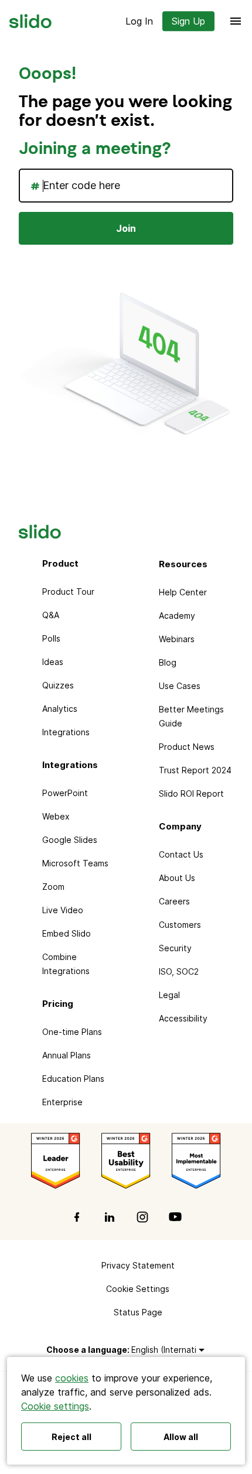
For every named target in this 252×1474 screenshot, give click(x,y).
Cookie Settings (137, 1289)
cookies (71, 1378)
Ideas (52, 662)
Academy (177, 616)
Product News (186, 747)
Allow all (181, 1437)
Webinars (177, 639)
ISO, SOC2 (179, 971)
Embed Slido (66, 933)
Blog (167, 662)
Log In (139, 21)
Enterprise (62, 1102)
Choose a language (86, 1350)
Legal (169, 995)
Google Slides (69, 840)
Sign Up (188, 21)
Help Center (183, 592)
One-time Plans (72, 1032)
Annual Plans (66, 1055)
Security (175, 948)
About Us (177, 878)
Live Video (62, 910)
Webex (56, 816)
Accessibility (183, 1018)
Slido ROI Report (191, 793)
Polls (51, 638)
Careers (174, 901)
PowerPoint (65, 793)
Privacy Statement (138, 1265)
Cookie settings (55, 1406)
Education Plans (73, 1079)
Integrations (66, 732)
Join (126, 228)
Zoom (53, 887)
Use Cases (179, 686)
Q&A (50, 615)
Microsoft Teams (75, 863)
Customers (180, 925)
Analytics (59, 709)
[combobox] (126, 186)
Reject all (71, 1437)
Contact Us (181, 854)
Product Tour (68, 592)
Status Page (138, 1312)
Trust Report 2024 (195, 770)
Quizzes (58, 685)
